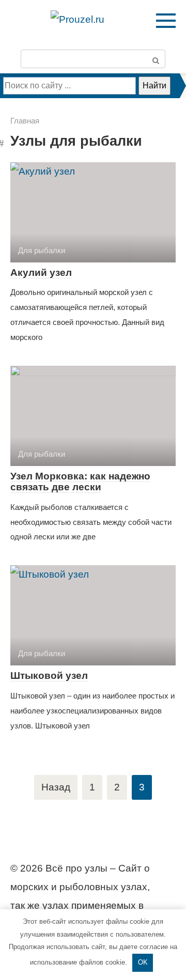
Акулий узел (41, 272)
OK (143, 962)
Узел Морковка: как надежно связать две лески (80, 481)
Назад (55, 787)
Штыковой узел (49, 675)
